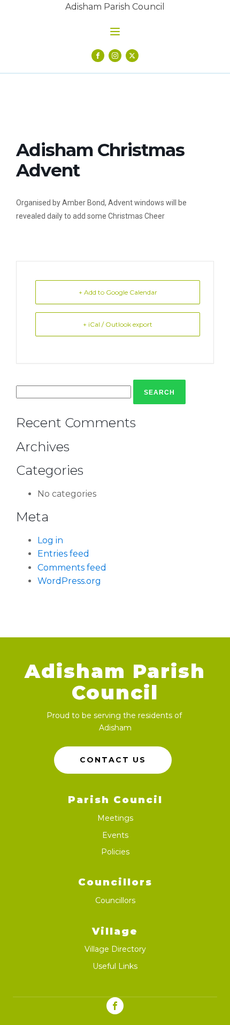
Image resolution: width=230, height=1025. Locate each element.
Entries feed (63, 554)
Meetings (115, 818)
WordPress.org (69, 581)
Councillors (115, 901)
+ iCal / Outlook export (117, 324)
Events (115, 835)
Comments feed (71, 567)
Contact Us (113, 760)
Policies (115, 852)
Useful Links (115, 966)
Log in (50, 540)
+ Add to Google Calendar (118, 292)
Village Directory (115, 949)
